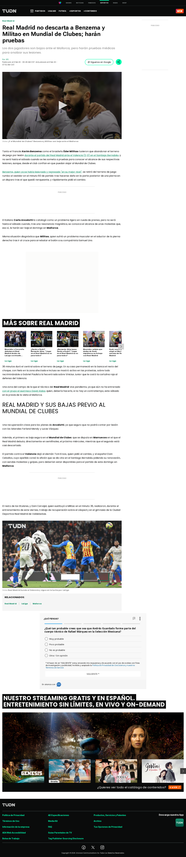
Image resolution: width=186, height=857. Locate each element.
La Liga (8, 361)
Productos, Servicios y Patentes (110, 815)
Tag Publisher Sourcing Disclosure (66, 838)
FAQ (50, 827)
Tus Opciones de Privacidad (108, 827)
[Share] (119, 62)
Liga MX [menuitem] (52, 11)
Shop (124, 3)
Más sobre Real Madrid (41, 323)
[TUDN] (9, 11)
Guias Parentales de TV (60, 833)
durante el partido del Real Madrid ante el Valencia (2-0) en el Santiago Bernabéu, (72, 155)
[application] (62, 105)
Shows (68, 3)
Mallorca (37, 603)
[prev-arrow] (0, 771)
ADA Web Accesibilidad (14, 833)
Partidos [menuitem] (40, 11)
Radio (115, 3)
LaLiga (25, 603)
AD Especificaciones (58, 815)
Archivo (97, 821)
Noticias (80, 3)
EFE (7, 59)
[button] (62, 105)
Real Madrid (8, 21)
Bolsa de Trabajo (10, 838)
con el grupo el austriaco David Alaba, (24, 391)
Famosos (92, 3)
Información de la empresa (15, 827)
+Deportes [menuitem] (75, 11)
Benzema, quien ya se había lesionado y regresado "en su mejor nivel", (42, 172)
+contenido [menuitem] (90, 11)
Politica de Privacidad (13, 815)
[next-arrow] (121, 346)
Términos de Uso (10, 821)
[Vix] (180, 11)
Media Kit (53, 821)
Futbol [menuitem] (62, 11)
